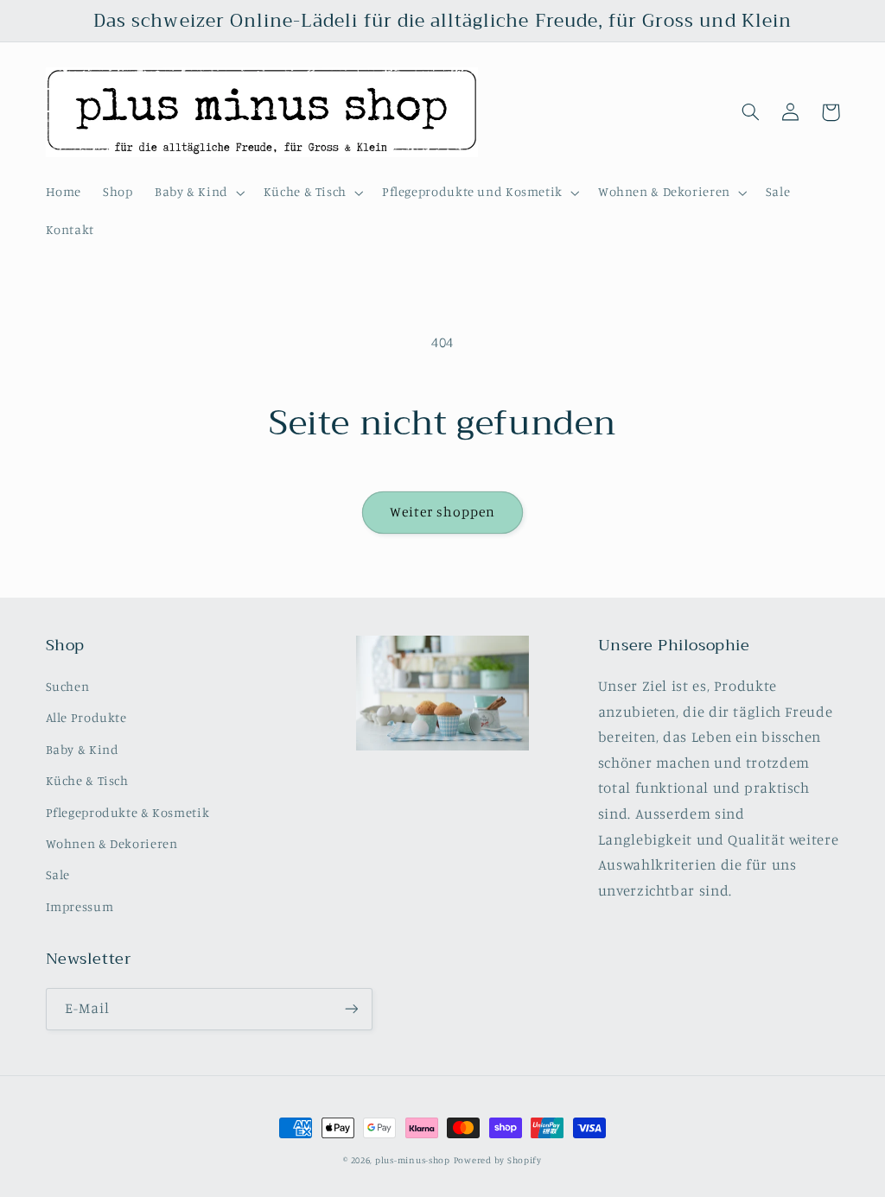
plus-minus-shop (412, 1160)
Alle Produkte (86, 717)
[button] (197, 193)
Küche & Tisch (87, 780)
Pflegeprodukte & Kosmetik (128, 812)
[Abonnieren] (351, 1009)
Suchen (68, 686)
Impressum (80, 906)
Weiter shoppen (443, 512)
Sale (58, 874)
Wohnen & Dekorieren (112, 843)
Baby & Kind (82, 749)
